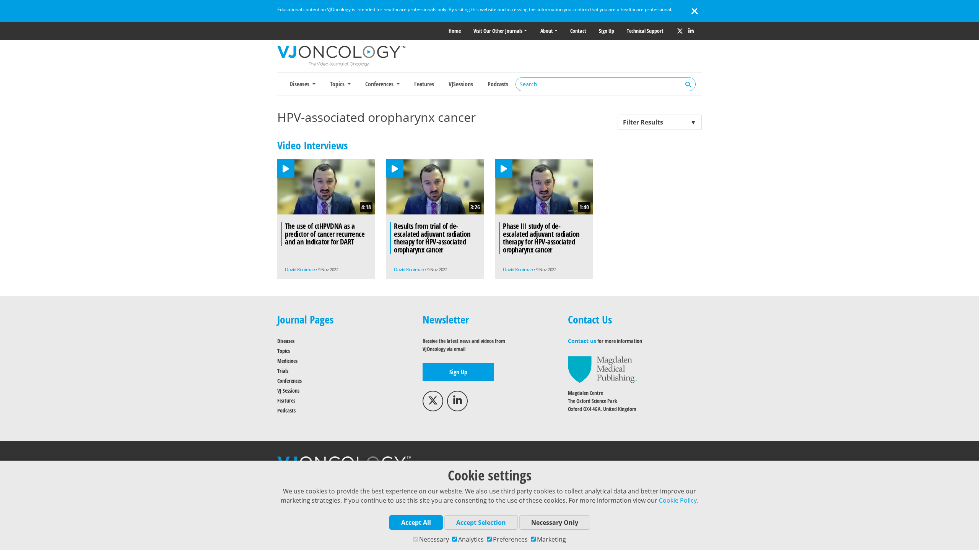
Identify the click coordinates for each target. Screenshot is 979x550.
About (546, 30)
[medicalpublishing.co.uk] (602, 369)
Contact (578, 30)
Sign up (606, 30)
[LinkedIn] (691, 31)
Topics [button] (338, 84)
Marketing (551, 539)
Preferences (510, 539)
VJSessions (461, 84)
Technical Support (645, 30)
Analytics (471, 539)
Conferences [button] (380, 84)
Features (424, 84)
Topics (283, 350)
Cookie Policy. (678, 500)
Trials (282, 370)
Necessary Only (554, 522)
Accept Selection (481, 522)
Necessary (434, 539)
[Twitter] (680, 31)
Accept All (416, 522)
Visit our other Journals (497, 30)
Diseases (285, 341)
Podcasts (498, 84)
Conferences (289, 380)
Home (455, 30)
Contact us (582, 341)
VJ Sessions (288, 390)
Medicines (287, 360)
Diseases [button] (300, 84)
